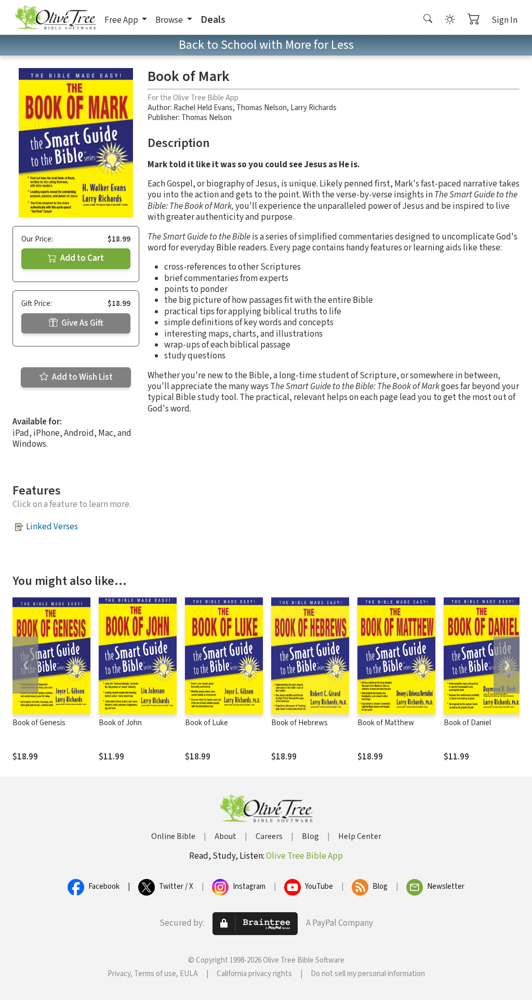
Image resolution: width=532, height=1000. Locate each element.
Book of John (120, 722)
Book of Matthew (385, 722)
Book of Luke (206, 722)
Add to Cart (81, 258)
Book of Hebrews (299, 722)
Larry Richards (313, 107)
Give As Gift (81, 323)
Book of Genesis (38, 722)
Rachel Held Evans (203, 107)
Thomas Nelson (261, 107)
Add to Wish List (81, 377)
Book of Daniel (467, 722)
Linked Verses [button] (52, 527)
